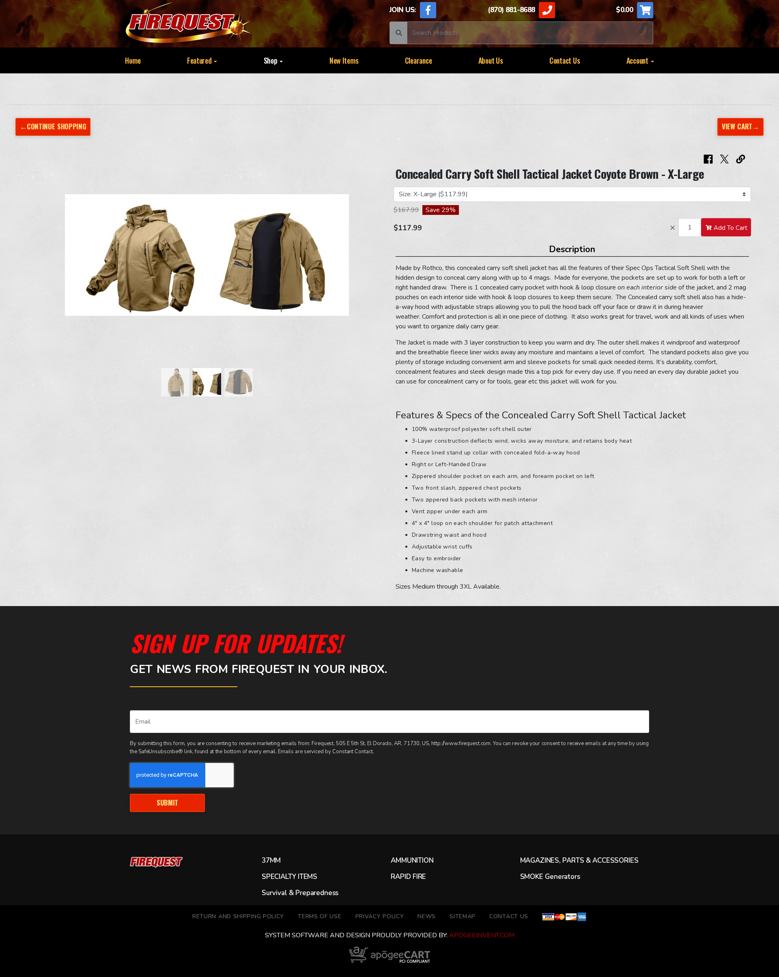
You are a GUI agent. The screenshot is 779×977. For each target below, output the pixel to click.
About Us (490, 60)
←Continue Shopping (53, 126)
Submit (167, 802)
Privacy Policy (379, 916)
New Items (344, 60)
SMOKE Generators (550, 877)
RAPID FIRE (408, 877)
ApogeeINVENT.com (481, 935)
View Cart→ (740, 126)
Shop (271, 60)
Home (132, 60)
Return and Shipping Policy (238, 916)
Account (638, 60)
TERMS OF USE (319, 916)
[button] (38, 259)
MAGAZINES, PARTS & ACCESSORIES (579, 861)
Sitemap (463, 916)
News (426, 916)
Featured (200, 60)
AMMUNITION (412, 861)
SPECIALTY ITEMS (289, 877)
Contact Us (564, 60)
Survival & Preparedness (300, 893)
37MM (271, 861)
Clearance (418, 60)
